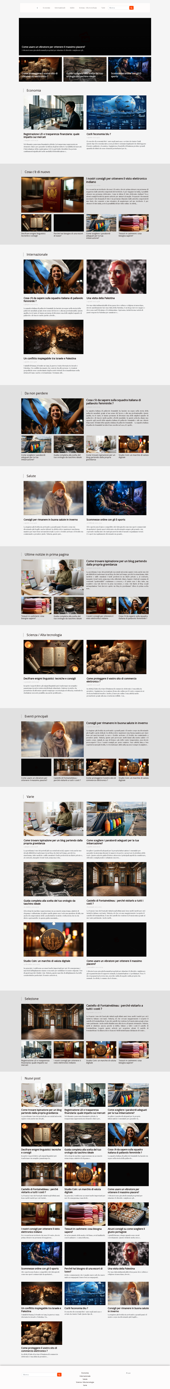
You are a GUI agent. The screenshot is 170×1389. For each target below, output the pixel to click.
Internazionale (60, 8)
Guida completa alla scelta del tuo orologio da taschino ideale (84, 75)
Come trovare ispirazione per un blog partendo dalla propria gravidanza (100, 457)
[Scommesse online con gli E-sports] (116, 498)
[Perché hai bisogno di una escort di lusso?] (69, 222)
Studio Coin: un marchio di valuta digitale (134, 456)
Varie (103, 8)
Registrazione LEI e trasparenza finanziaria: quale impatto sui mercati (51, 135)
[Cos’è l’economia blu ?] (116, 112)
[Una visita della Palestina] (116, 276)
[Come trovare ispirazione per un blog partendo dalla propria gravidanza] (101, 444)
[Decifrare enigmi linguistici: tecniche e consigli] (36, 222)
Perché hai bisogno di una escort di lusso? (68, 234)
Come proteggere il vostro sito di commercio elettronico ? (40, 75)
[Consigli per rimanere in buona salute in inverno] (53, 498)
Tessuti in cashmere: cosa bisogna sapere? (130, 234)
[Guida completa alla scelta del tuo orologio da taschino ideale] (69, 444)
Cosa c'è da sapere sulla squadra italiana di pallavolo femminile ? (53, 299)
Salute (72, 8)
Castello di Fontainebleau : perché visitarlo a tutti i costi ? (67, 779)
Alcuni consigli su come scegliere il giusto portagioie (126, 1230)
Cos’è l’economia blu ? (99, 134)
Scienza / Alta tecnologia (88, 8)
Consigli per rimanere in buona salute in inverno (51, 519)
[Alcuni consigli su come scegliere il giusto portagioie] (128, 1214)
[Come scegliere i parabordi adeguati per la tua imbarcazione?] (101, 222)
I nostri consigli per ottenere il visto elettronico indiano (116, 180)
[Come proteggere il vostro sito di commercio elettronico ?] (116, 657)
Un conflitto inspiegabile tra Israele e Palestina (50, 358)
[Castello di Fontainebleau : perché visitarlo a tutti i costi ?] (69, 767)
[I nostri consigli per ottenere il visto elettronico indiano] (52, 195)
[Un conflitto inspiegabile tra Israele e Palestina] (53, 337)
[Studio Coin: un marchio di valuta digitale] (134, 444)
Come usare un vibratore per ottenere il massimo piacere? (53, 46)
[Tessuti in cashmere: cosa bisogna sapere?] (134, 222)
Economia (46, 8)
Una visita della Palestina (101, 298)
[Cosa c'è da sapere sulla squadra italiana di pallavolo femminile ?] (53, 276)
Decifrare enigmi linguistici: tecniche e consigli (33, 234)
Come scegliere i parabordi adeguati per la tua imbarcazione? (98, 235)
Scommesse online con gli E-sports (126, 75)
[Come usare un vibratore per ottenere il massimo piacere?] (85, 36)
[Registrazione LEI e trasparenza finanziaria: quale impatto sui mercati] (53, 112)
